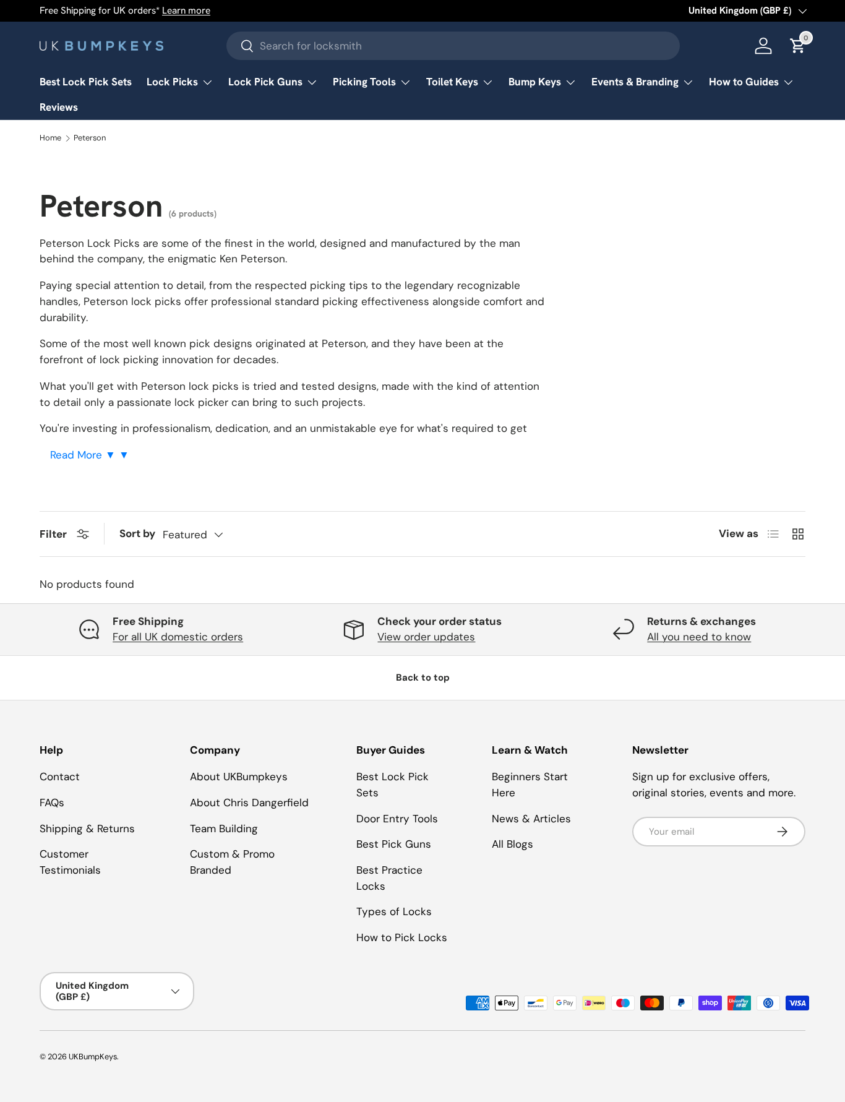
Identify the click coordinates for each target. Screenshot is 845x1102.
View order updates (426, 637)
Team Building (224, 828)
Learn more (186, 10)
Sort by (137, 533)
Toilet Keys (452, 81)
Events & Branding (635, 81)
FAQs (52, 802)
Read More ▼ (84, 455)
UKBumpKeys (93, 1056)
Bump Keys (534, 81)
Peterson (90, 138)
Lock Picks (172, 81)
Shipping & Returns (87, 828)
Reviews (59, 107)
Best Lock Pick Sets (86, 81)
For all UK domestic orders (178, 637)
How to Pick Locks (401, 937)
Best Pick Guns (393, 844)
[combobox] (453, 46)
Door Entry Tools (397, 818)
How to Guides (744, 81)
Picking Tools (364, 81)
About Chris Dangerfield (249, 802)
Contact (60, 776)
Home (50, 138)
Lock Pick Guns (265, 81)
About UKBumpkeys (239, 776)
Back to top (423, 677)
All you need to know (699, 637)
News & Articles (531, 818)
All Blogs (512, 844)
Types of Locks (394, 911)
